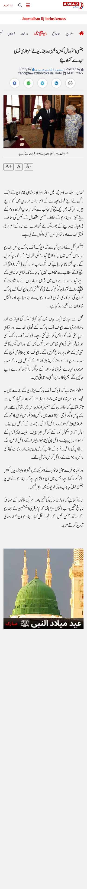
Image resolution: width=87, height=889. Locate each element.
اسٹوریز (70, 34)
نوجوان (11, 34)
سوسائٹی (56, 34)
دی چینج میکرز (40, 34)
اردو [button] (6, 5)
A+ (8, 166)
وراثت (24, 34)
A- (28, 166)
